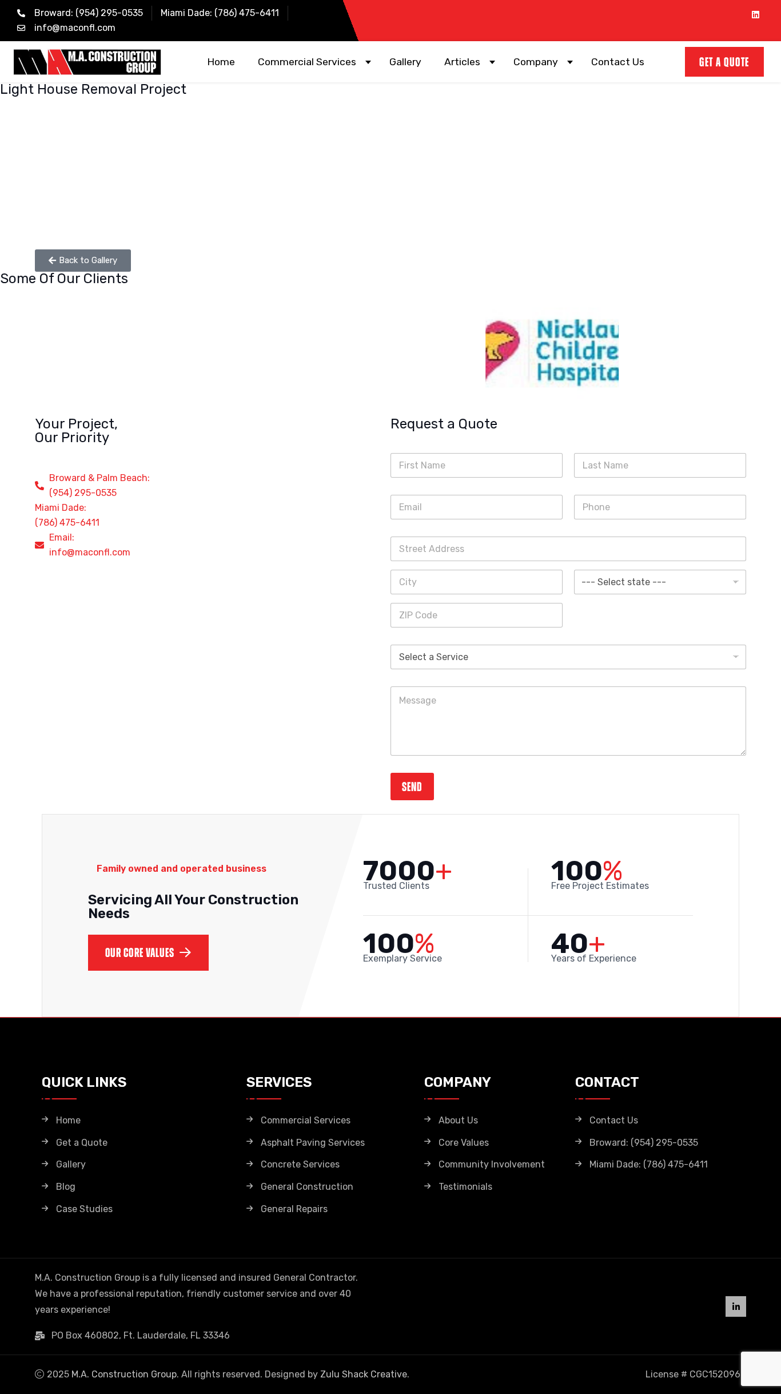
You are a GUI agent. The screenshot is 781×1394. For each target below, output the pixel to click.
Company (535, 61)
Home (221, 61)
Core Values (464, 1143)
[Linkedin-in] (736, 1306)
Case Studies (84, 1209)
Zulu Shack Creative (363, 1374)
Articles (462, 61)
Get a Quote (81, 1143)
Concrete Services (300, 1164)
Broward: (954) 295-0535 (643, 1143)
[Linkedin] (755, 14)
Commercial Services (307, 61)
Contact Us (617, 61)
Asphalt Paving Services (313, 1143)
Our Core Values (140, 952)
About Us (458, 1120)
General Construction (307, 1187)
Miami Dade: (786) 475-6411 (648, 1164)
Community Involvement (492, 1164)
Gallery (405, 61)
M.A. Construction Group (124, 1374)
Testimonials (465, 1187)
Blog (65, 1187)
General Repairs (294, 1209)
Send (412, 786)
